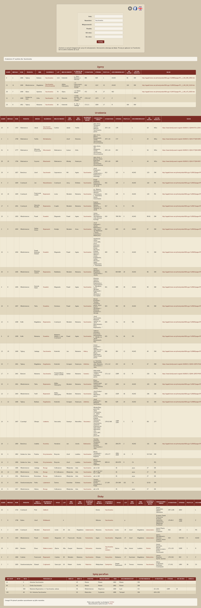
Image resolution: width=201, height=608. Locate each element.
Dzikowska (89, 548)
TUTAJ (112, 602)
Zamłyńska (108, 564)
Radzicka (88, 564)
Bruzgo (45, 468)
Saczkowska (49, 78)
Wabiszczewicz (48, 548)
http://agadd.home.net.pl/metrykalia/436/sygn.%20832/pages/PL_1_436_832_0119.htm (168, 85)
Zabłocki (45, 510)
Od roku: (89, 33)
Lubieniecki (46, 482)
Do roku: (89, 37)
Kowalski (46, 216)
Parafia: (89, 28)
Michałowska (47, 139)
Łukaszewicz (150, 530)
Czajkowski (46, 564)
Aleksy (86, 351)
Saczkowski (46, 172)
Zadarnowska (90, 530)
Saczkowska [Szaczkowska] (50, 85)
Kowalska (46, 306)
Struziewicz (87, 421)
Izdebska (46, 421)
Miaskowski (46, 161)
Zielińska (86, 364)
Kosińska (46, 444)
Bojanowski (46, 194)
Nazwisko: (88, 20)
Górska (148, 548)
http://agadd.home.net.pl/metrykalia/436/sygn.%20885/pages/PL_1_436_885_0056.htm (168, 78)
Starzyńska (108, 557)
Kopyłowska (46, 364)
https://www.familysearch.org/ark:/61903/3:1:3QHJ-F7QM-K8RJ (181, 139)
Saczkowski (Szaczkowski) (47, 127)
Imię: (90, 16)
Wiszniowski (47, 150)
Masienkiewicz (47, 183)
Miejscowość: (87, 24)
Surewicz (86, 373)
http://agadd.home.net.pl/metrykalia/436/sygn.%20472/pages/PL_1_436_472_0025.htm (168, 92)
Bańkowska (87, 444)
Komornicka (89, 538)
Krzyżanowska (47, 454)
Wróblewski (46, 520)
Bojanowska (46, 206)
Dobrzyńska (149, 557)
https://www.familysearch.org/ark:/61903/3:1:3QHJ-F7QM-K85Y (181, 161)
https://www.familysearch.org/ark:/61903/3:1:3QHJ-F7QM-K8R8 (181, 150)
